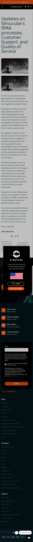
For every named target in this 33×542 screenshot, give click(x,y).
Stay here (16, 283)
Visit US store (16, 288)
